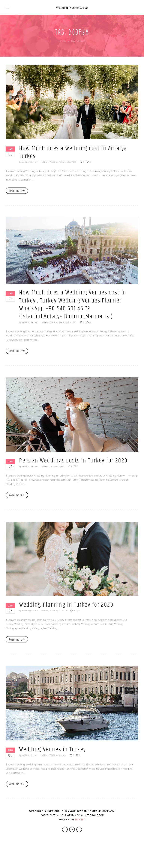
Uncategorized (57, 466)
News (45, 162)
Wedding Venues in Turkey (52, 749)
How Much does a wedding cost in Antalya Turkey (73, 152)
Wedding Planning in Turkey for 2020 (66, 605)
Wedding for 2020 (67, 162)
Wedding (54, 162)
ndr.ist (80, 819)
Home (62, 41)
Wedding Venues (58, 755)
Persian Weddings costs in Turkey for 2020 (73, 460)
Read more (15, 190)
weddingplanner (30, 162)
